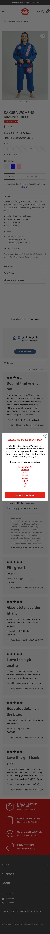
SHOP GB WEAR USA (25, 495)
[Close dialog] (45, 435)
